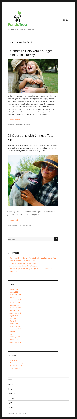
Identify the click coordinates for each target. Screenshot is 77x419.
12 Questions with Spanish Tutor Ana (22, 263)
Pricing (10, 384)
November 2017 (15, 326)
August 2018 (13, 316)
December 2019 (15, 295)
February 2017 (14, 337)
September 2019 (15, 300)
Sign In (10, 407)
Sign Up (11, 403)
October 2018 (14, 310)
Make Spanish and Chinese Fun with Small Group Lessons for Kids (32, 258)
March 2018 (13, 324)
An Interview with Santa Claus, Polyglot (23, 266)
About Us (11, 394)
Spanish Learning (25, 125)
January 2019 (14, 305)
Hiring (10, 389)
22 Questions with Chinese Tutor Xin (31, 137)
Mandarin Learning (25, 225)
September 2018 (15, 313)
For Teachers (12, 398)
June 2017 (12, 331)
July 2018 (12, 318)
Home (10, 380)
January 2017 (14, 339)
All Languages (14, 360)
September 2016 (15, 342)
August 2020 (13, 289)
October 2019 (14, 297)
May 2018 (12, 321)
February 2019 (14, 302)
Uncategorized (14, 368)
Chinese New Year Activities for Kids (22, 261)
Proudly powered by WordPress (18, 413)
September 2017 (15, 329)
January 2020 (14, 292)
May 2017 (12, 334)
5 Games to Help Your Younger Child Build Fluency (30, 53)
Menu (65, 20)
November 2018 (15, 308)
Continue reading (14, 120)
